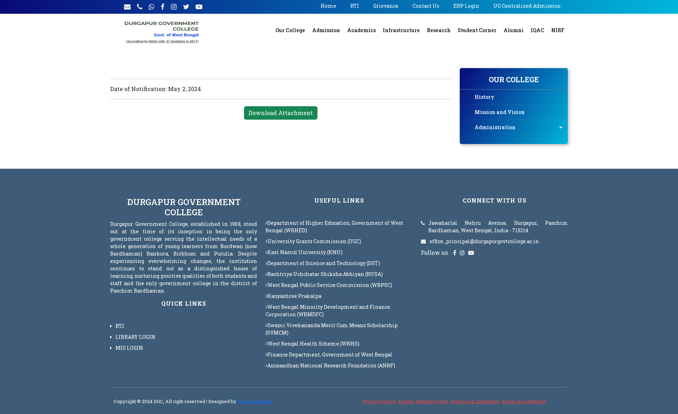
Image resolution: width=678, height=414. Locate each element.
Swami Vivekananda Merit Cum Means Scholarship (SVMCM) (332, 329)
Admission (326, 30)
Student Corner (477, 30)
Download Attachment (281, 112)
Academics (361, 30)
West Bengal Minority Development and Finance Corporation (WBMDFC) (328, 311)
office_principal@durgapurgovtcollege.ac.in (484, 241)
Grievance (385, 5)
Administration (495, 127)
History (484, 97)
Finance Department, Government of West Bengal (329, 354)
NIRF (557, 30)
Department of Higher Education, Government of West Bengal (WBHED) (334, 227)
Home (328, 5)
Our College (290, 30)
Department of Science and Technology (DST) (323, 263)
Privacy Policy (379, 401)
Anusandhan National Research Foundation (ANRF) (331, 365)
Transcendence (254, 401)
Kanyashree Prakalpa (294, 296)
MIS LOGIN (129, 347)
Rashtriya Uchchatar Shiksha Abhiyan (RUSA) (325, 274)
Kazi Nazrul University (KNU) (305, 252)
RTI (354, 5)
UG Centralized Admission (527, 5)
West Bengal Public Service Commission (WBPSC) (329, 285)
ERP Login (466, 5)
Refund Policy (432, 401)
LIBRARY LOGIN (135, 337)
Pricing (406, 401)
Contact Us (425, 5)
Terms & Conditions (524, 401)
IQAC (537, 30)
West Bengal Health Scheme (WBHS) (313, 343)
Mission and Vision (500, 112)
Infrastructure (401, 30)
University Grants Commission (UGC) (314, 241)
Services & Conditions (474, 401)
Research (439, 30)
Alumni (514, 30)
